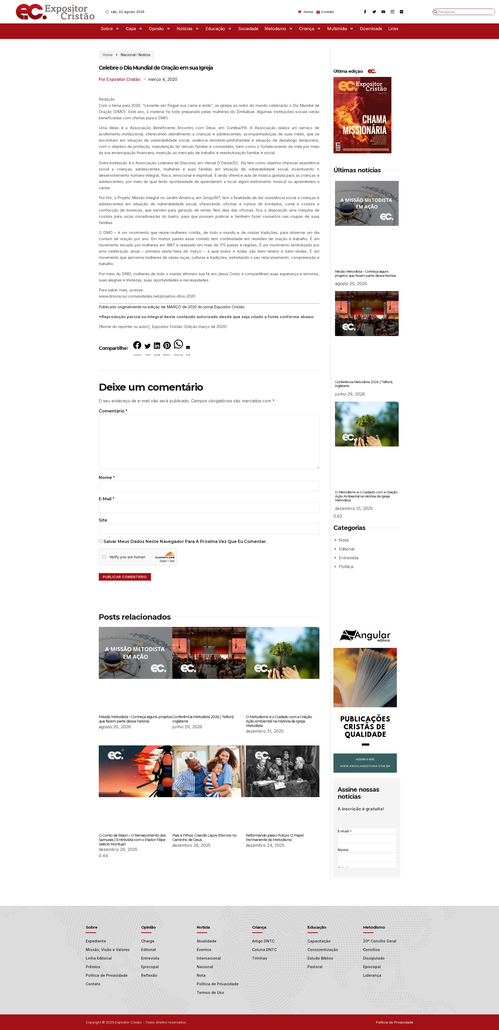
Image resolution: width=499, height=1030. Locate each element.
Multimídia (337, 28)
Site (103, 520)
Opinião (156, 28)
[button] (137, 349)
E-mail (106, 498)
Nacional (128, 55)
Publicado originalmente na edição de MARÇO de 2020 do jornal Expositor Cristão (172, 306)
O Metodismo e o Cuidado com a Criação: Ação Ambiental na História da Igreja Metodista (279, 721)
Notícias (185, 28)
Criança (306, 28)
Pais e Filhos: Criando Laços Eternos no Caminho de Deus (204, 837)
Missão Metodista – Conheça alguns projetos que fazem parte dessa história (135, 719)
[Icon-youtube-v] (383, 11)
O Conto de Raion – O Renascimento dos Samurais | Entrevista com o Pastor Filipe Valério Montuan (132, 840)
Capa (131, 28)
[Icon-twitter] (374, 11)
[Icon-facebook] (365, 11)
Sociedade (248, 28)
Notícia (144, 55)
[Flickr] (401, 11)
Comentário (113, 411)
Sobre (107, 28)
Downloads (371, 28)
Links (393, 28)
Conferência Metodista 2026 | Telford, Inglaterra (203, 719)
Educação (215, 28)
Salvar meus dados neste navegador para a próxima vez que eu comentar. (185, 541)
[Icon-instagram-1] (392, 11)
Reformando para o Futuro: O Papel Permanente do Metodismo (275, 837)
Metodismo (275, 28)
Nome (107, 477)
